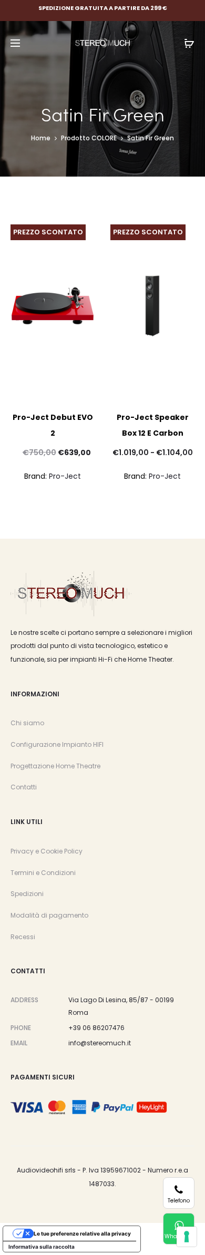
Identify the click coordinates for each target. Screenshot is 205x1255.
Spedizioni (27, 893)
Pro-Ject (65, 476)
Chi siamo (27, 722)
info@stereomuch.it (99, 1042)
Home (40, 137)
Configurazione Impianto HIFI (57, 744)
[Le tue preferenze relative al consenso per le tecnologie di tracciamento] (187, 1237)
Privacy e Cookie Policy (47, 851)
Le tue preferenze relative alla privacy (82, 1233)
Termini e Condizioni (43, 872)
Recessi (23, 936)
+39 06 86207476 (96, 1027)
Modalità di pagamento (49, 915)
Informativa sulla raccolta (41, 1246)
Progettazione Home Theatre (55, 766)
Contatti (24, 787)
